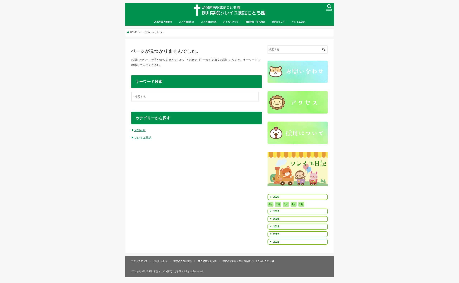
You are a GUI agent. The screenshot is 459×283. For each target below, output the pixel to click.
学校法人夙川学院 (182, 261)
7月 (278, 204)
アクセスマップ (139, 261)
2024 (276, 219)
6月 (286, 204)
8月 (270, 204)
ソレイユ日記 (298, 22)
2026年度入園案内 (163, 22)
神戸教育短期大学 (207, 261)
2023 (276, 226)
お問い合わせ (160, 261)
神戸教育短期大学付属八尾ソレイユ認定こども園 (248, 261)
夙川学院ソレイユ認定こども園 (165, 271)
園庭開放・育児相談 (255, 22)
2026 (276, 196)
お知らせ (140, 130)
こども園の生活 (208, 22)
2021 (276, 241)
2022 (276, 234)
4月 (294, 204)
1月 (301, 204)
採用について (278, 22)
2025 (276, 211)
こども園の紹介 (186, 22)
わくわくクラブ (230, 22)
